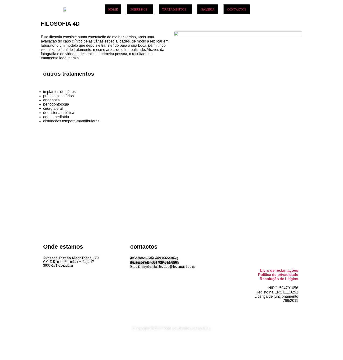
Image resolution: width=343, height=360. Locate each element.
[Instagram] (298, 7)
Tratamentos (174, 9)
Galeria (208, 9)
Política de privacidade (278, 275)
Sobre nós (138, 9)
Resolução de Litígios (279, 279)
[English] (293, 13)
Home (113, 9)
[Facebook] (291, 7)
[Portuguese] (298, 13)
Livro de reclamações (279, 270)
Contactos (236, 9)
